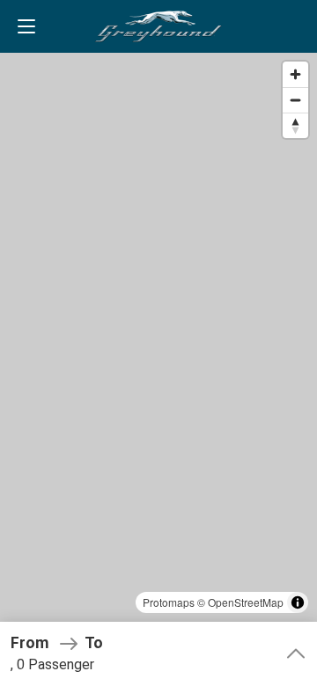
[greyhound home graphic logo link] (158, 26)
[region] (158, 343)
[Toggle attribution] (297, 602)
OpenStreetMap (246, 602)
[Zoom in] (295, 74)
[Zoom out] (295, 100)
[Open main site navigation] (26, 26)
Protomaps (169, 602)
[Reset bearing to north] (295, 125)
